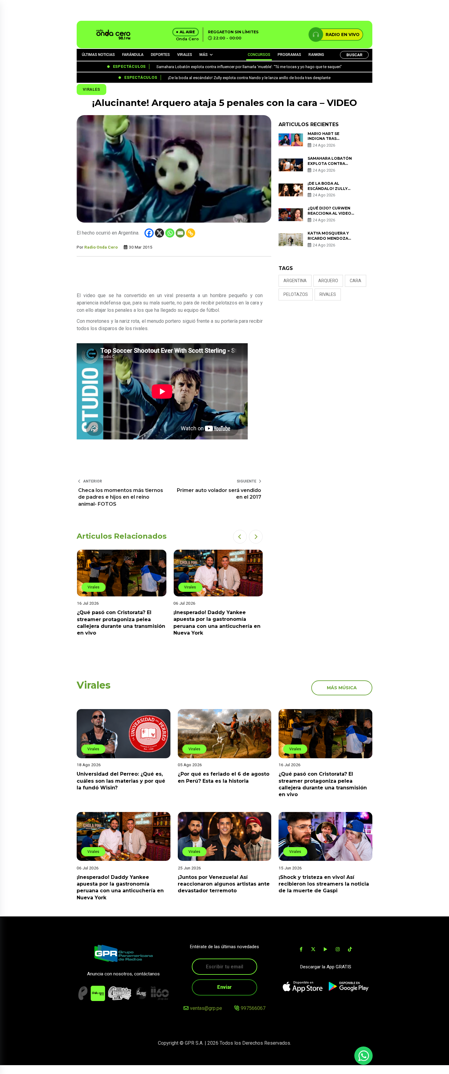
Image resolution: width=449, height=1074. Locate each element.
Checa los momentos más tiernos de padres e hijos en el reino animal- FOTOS (120, 497)
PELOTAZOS (295, 294)
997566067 (253, 1008)
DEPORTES (160, 55)
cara (355, 280)
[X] (159, 233)
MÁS (203, 55)
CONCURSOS (259, 55)
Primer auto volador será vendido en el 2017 (219, 493)
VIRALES (184, 55)
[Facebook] (149, 233)
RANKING (316, 55)
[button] (240, 537)
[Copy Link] (190, 233)
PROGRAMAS (289, 55)
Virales (91, 89)
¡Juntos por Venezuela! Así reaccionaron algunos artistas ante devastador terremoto (224, 884)
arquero (328, 280)
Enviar (224, 987)
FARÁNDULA (133, 55)
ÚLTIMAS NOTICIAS (98, 55)
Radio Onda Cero (101, 247)
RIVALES (327, 294)
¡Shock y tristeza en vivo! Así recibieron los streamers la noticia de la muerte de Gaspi (324, 884)
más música (342, 687)
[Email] (180, 233)
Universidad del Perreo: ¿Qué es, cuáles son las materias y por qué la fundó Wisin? (121, 781)
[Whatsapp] (169, 233)
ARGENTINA (295, 280)
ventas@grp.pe (206, 1008)
